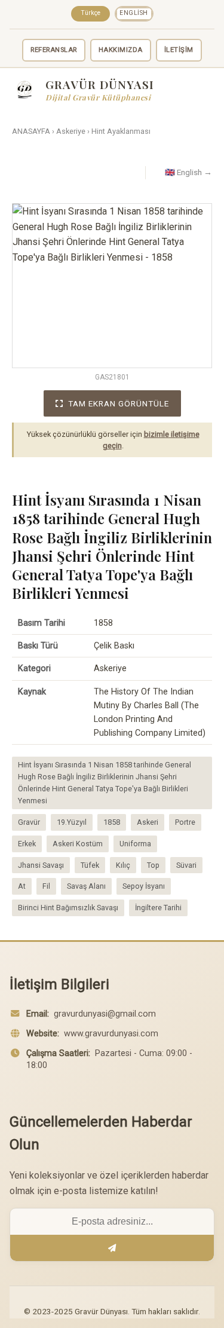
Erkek (27, 843)
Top (153, 865)
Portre (185, 822)
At (22, 886)
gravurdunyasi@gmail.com (105, 1014)
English (133, 13)
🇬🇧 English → (188, 172)
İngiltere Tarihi (158, 907)
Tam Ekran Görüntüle (118, 403)
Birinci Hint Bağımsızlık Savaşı (68, 907)
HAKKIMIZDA (121, 50)
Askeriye (70, 131)
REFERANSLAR (53, 50)
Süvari (186, 865)
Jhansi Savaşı (41, 865)
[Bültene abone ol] (112, 1248)
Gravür (29, 822)
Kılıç (123, 865)
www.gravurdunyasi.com (111, 1034)
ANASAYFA (31, 131)
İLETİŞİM (179, 50)
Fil (46, 886)
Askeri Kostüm (78, 843)
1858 (111, 822)
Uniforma (135, 843)
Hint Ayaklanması (121, 131)
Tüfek (90, 865)
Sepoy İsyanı (143, 886)
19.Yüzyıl (72, 822)
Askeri (147, 822)
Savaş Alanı (86, 886)
